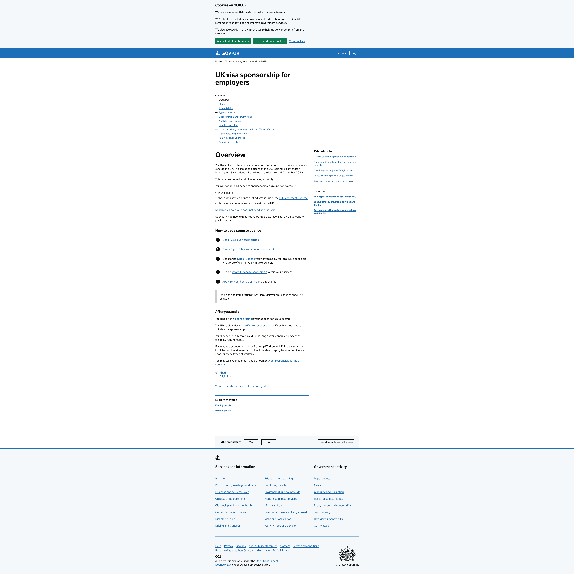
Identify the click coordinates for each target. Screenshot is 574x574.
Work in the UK (259, 61)
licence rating (243, 319)
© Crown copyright (347, 564)
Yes (253, 442)
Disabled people (225, 519)
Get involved (321, 525)
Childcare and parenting (230, 498)
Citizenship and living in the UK (234, 505)
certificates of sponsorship (258, 325)
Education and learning (279, 478)
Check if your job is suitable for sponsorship (248, 249)
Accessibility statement (263, 546)
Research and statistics (328, 498)
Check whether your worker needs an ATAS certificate (246, 129)
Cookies (241, 546)
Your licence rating (228, 125)
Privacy (228, 546)
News (317, 485)
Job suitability (226, 108)
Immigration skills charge (232, 137)
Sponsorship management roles (235, 116)
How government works (328, 519)
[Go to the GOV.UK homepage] (227, 53)
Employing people (275, 485)
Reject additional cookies (270, 41)
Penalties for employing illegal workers (333, 175)
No (271, 442)
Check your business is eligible (241, 240)
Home (218, 61)
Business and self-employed (232, 492)
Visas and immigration (236, 61)
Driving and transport (228, 525)
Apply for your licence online (239, 281)
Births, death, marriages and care (235, 485)
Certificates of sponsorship (233, 133)
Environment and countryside (282, 492)
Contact (285, 546)
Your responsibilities (229, 142)
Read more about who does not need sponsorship (245, 210)
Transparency (322, 512)
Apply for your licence (230, 120)
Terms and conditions (306, 546)
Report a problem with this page (336, 442)
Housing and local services (281, 498)
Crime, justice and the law (231, 512)
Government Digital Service (273, 550)
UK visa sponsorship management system (335, 156)
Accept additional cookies (233, 41)
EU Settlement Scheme (293, 198)
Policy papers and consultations (333, 505)
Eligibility (224, 104)
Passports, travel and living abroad (286, 512)
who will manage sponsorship (249, 272)
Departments (322, 478)
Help (218, 546)
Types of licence (227, 112)
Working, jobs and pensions (281, 525)
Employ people (223, 405)
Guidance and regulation (329, 492)
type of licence (246, 259)
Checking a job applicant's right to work (334, 170)
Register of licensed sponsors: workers (333, 181)
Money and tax (274, 505)
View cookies (297, 41)
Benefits (220, 478)
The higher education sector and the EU (335, 196)
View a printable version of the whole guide (241, 386)
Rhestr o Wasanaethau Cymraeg (234, 550)
